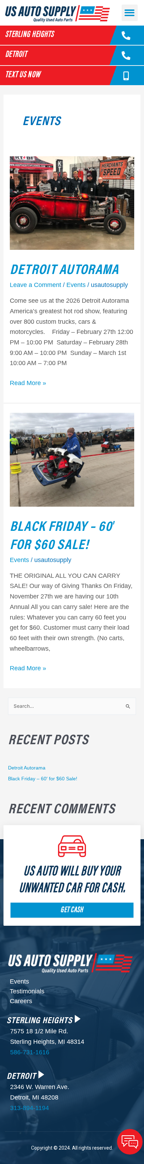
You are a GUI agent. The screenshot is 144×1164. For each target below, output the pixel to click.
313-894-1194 (29, 1107)
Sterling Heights (29, 34)
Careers (21, 1001)
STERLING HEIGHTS (39, 1019)
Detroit (16, 54)
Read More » (28, 382)
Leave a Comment (35, 284)
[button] (130, 13)
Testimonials (27, 991)
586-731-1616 (29, 1052)
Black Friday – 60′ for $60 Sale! (62, 534)
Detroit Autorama (64, 268)
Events (76, 284)
